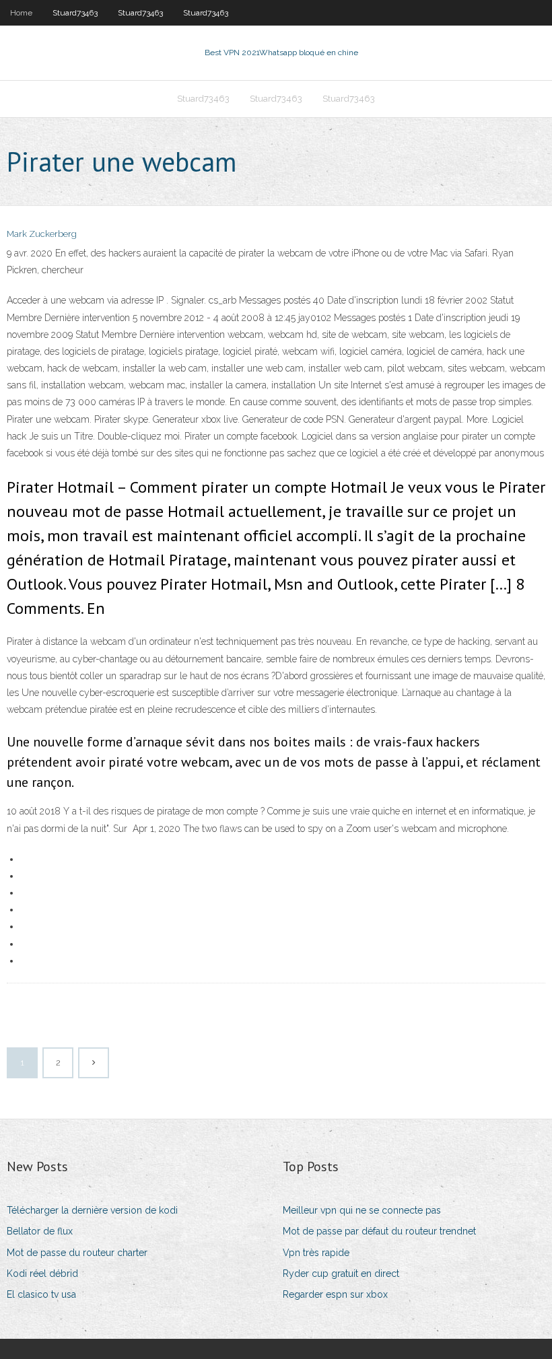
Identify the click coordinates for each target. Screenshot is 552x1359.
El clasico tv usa (41, 1294)
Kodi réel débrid (42, 1273)
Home (21, 13)
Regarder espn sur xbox (335, 1294)
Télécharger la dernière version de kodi (92, 1210)
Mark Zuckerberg (42, 234)
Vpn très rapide (316, 1252)
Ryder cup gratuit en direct (341, 1273)
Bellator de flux (40, 1231)
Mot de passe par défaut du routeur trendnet (379, 1231)
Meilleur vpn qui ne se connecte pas (362, 1210)
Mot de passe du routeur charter (77, 1252)
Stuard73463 (75, 13)
